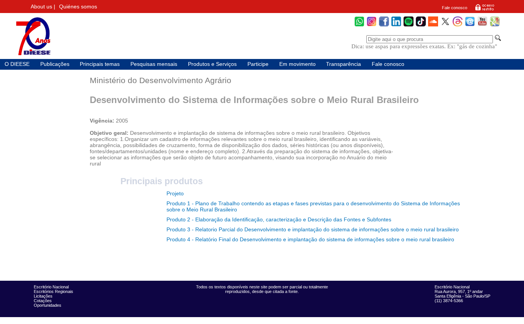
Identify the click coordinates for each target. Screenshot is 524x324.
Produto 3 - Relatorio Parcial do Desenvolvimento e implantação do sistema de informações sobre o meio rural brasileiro (312, 229)
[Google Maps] (495, 25)
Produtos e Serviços (212, 64)
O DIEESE (17, 64)
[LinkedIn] (396, 25)
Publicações (54, 64)
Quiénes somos (78, 7)
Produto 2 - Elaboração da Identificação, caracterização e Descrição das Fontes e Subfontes (278, 219)
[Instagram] (372, 25)
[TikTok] (421, 25)
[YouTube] (482, 25)
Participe (258, 64)
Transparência (343, 64)
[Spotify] (408, 25)
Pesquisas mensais (153, 64)
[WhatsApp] (359, 25)
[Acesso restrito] (484, 10)
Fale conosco (454, 7)
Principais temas (100, 64)
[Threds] (457, 25)
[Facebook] (384, 25)
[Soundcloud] (433, 25)
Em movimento (297, 64)
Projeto (175, 193)
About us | (43, 7)
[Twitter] (445, 25)
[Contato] (470, 25)
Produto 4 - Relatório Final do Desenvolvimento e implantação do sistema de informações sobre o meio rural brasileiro (310, 239)
